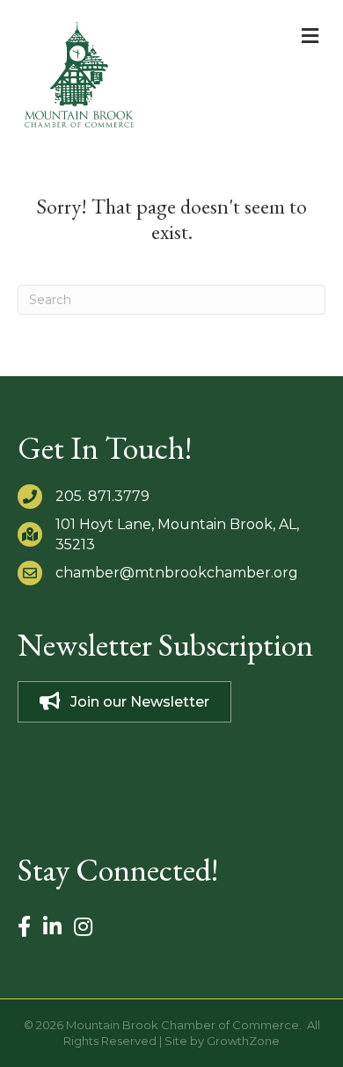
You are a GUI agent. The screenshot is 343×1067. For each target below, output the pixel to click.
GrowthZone (243, 1041)
